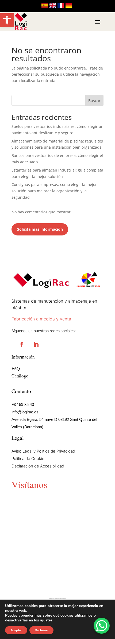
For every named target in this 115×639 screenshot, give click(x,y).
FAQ (15, 368)
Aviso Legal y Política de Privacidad (43, 451)
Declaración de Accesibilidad (37, 466)
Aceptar (16, 630)
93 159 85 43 (22, 404)
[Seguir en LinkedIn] (36, 344)
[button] (7, 20)
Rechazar (41, 630)
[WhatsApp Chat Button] (102, 626)
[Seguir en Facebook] (22, 344)
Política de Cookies (29, 458)
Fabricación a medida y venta (41, 318)
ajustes (46, 620)
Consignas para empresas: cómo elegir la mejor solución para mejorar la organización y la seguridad (54, 191)
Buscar (94, 100)
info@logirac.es (25, 412)
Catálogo (20, 376)
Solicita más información (40, 229)
